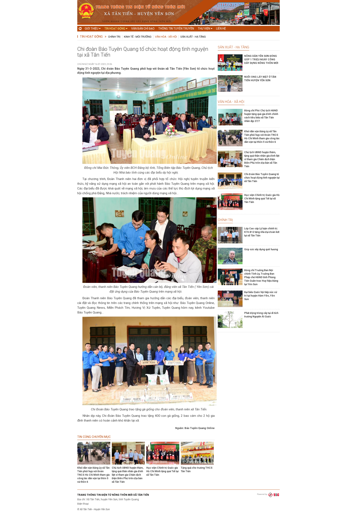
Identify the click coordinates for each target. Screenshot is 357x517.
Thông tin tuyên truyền (176, 28)
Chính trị (114, 36)
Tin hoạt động (115, 28)
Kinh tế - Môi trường (137, 36)
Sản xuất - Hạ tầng (193, 36)
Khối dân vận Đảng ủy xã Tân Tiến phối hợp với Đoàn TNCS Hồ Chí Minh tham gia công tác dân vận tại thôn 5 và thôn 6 (93, 474)
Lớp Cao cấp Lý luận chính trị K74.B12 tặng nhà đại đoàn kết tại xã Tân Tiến (261, 232)
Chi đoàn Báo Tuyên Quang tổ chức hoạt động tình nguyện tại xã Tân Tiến (262, 178)
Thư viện (204, 28)
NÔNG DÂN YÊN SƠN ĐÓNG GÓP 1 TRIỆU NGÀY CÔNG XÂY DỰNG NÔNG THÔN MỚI (261, 59)
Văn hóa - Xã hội (166, 36)
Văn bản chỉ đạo (143, 28)
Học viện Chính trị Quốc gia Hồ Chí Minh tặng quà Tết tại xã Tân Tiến (162, 471)
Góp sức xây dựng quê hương (261, 249)
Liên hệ (221, 28)
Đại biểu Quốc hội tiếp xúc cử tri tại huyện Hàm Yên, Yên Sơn (260, 296)
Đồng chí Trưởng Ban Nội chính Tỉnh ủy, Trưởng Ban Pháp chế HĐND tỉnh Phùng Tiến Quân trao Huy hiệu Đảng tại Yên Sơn (261, 277)
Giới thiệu (92, 28)
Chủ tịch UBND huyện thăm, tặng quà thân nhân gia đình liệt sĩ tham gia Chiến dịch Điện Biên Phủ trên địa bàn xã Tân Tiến (127, 474)
